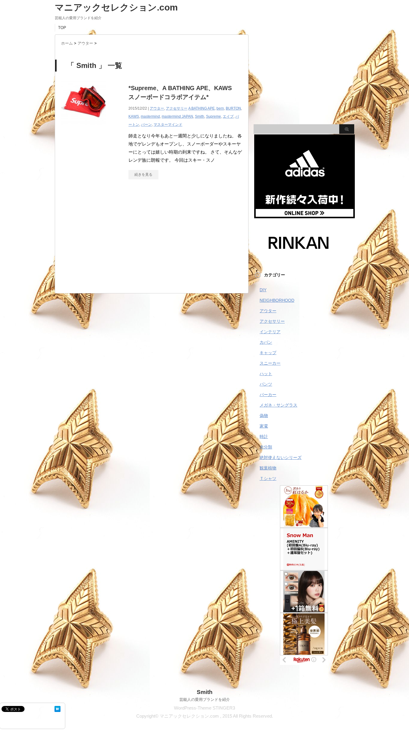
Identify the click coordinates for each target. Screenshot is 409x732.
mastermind (150, 116)
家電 (264, 426)
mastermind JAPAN (177, 116)
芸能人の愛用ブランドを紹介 (204, 699)
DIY (263, 289)
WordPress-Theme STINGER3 (204, 707)
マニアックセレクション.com (116, 7)
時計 (264, 436)
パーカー (268, 394)
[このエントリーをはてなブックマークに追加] (57, 709)
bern (220, 108)
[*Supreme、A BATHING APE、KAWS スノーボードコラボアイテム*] (83, 128)
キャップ (268, 352)
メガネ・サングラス (278, 405)
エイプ (228, 116)
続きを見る (143, 174)
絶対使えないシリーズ (281, 457)
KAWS (133, 116)
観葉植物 (268, 468)
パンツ (266, 384)
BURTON (233, 108)
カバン (266, 342)
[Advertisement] (151, 239)
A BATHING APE (201, 108)
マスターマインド (168, 124)
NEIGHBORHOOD (277, 300)
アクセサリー (176, 108)
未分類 (266, 447)
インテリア (270, 331)
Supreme (213, 116)
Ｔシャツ (268, 478)
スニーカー (270, 363)
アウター (157, 108)
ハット (266, 373)
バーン (146, 124)
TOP (62, 27)
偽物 (264, 415)
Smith (199, 116)
